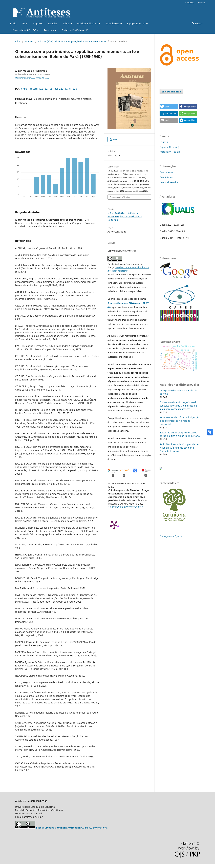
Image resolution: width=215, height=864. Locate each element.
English (164, 142)
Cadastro (189, 2)
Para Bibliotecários (169, 182)
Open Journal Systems (172, 536)
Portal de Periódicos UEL (75, 30)
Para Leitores (166, 172)
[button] (169, 106)
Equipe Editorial (136, 23)
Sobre (66, 23)
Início (13, 23)
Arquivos (38, 23)
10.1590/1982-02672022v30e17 (125, 507)
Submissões (113, 23)
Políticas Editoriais (87, 23)
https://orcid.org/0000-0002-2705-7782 (32, 78)
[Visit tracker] (161, 469)
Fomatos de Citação (120, 197)
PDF (114, 139)
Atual (25, 23)
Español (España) (169, 147)
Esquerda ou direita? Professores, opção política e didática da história (180, 434)
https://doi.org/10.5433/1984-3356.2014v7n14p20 (49, 88)
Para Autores (166, 177)
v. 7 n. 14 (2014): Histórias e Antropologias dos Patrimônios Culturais (72, 41)
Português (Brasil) (170, 151)
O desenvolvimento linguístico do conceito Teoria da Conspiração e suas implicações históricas (178, 406)
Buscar (198, 23)
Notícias (52, 23)
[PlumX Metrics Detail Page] (114, 525)
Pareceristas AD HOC (24, 30)
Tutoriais (49, 30)
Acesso (201, 2)
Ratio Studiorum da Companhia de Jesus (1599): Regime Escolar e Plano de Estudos (179, 448)
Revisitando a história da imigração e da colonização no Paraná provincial (179, 421)
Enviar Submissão (171, 91)
